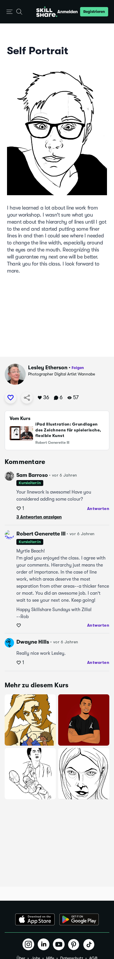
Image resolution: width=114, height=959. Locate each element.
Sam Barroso (32, 475)
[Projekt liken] (10, 398)
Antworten (98, 508)
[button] (9, 12)
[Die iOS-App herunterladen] (35, 919)
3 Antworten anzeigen (39, 517)
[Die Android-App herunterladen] (79, 919)
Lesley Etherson (48, 367)
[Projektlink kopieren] (27, 398)
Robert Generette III (40, 534)
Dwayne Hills (32, 642)
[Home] (46, 11)
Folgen (78, 367)
